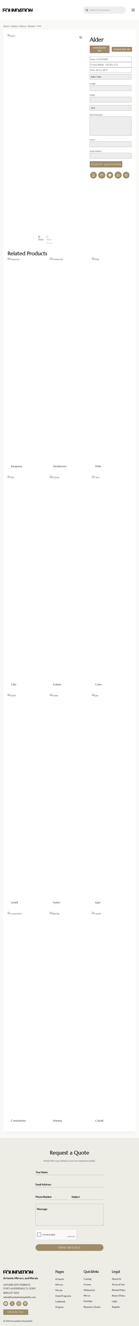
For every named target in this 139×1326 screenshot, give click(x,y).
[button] (80, 37)
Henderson (59, 466)
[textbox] (108, 76)
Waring (57, 1120)
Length (93, 83)
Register (116, 1306)
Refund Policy (119, 1290)
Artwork (59, 1279)
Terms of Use (118, 1284)
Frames (87, 1284)
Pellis (98, 466)
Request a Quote (92, 1306)
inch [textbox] (93, 107)
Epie (97, 902)
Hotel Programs (63, 1295)
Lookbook (60, 1301)
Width (92, 95)
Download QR (122, 49)
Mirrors (59, 1284)
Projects (59, 1307)
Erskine (57, 684)
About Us (116, 1279)
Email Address (96, 151)
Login (114, 1301)
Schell (14, 902)
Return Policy (118, 1295)
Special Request (96, 115)
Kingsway (16, 466)
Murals (58, 1290)
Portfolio (88, 1301)
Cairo (98, 684)
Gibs (13, 684)
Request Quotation (106, 164)
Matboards (89, 1290)
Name (93, 140)
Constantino (18, 1120)
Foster (56, 902)
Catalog (87, 1279)
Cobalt (99, 1120)
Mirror (87, 1295)
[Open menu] (133, 10)
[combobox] (110, 76)
